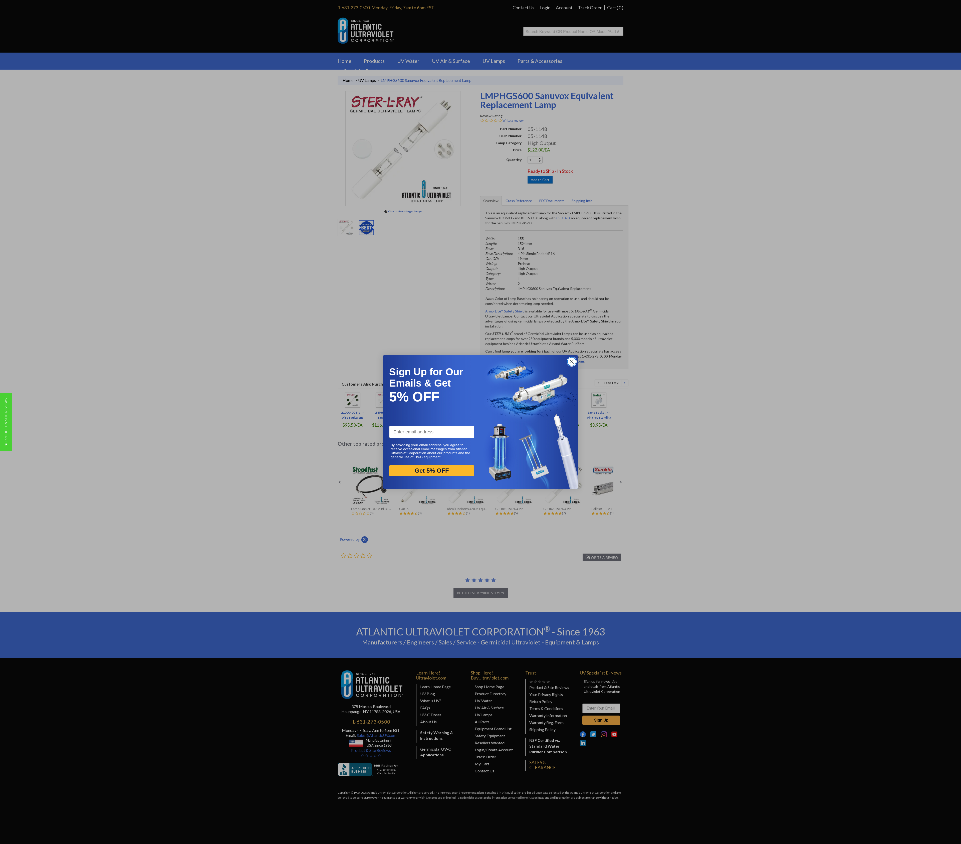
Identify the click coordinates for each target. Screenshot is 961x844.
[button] (6, 422)
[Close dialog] (571, 361)
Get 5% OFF (432, 470)
